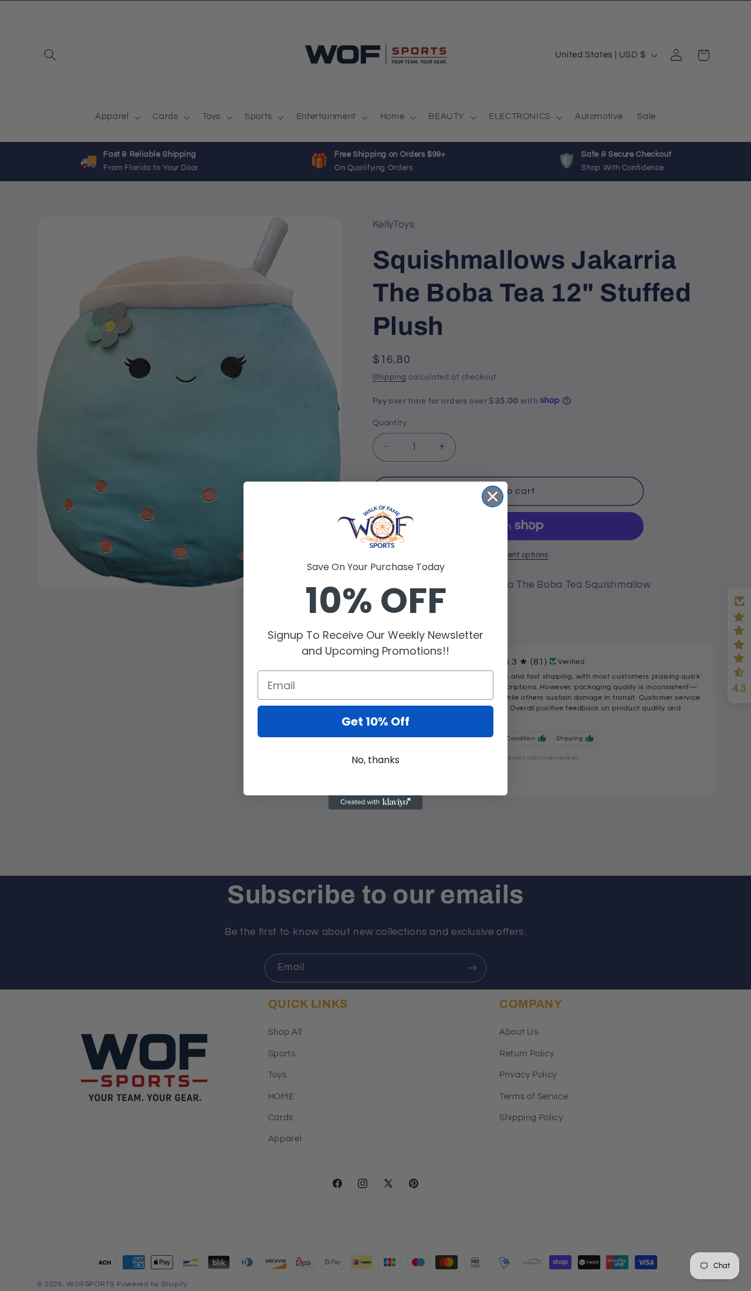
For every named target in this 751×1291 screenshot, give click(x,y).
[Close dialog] (492, 496)
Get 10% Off (375, 721)
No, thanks (375, 760)
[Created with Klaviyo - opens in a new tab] (375, 802)
